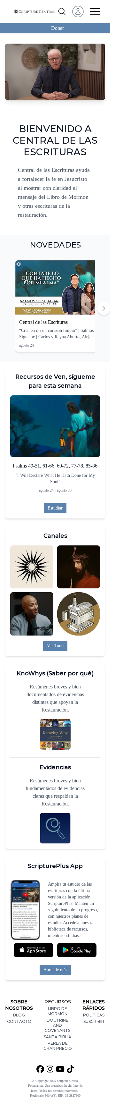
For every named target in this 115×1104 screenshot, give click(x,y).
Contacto (19, 1021)
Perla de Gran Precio (57, 1046)
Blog (19, 1015)
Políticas (93, 1015)
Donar (57, 28)
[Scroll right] (103, 308)
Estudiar (55, 508)
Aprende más (55, 969)
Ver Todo (55, 645)
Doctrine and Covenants (57, 1025)
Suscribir (93, 1021)
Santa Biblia (57, 1036)
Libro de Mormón (57, 1011)
